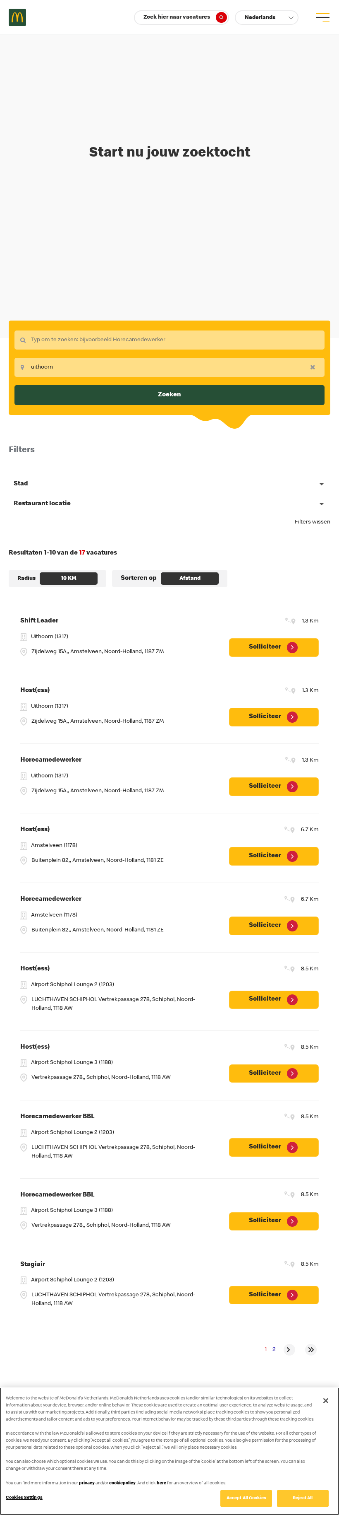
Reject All (303, 1498)
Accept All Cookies (246, 1498)
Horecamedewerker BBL (57, 1117)
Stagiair (32, 1265)
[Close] (326, 1401)
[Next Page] (289, 1350)
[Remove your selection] (315, 367)
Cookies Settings (24, 1498)
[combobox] (169, 340)
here (161, 1483)
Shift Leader (39, 621)
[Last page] (311, 1350)
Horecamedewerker (50, 760)
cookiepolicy (122, 1483)
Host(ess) (35, 691)
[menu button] (321, 17)
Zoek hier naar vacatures (176, 17)
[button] (266, 17)
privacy (87, 1483)
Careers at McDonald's (17, 17)
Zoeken (169, 395)
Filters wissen (312, 522)
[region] (169, 1451)
